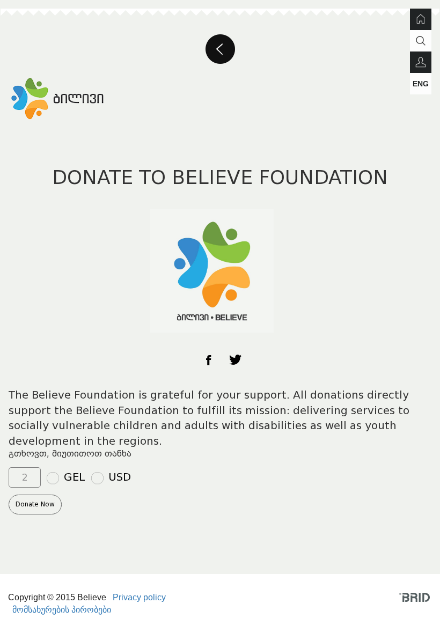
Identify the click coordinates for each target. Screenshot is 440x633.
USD (119, 476)
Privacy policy (139, 597)
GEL (74, 476)
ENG (421, 83)
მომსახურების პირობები (61, 609)
